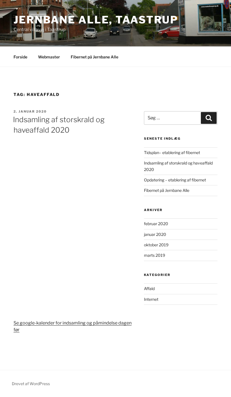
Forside (20, 56)
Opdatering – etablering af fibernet (175, 179)
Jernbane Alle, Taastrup (96, 20)
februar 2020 (156, 223)
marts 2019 (154, 255)
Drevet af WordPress (31, 383)
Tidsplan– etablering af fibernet (172, 152)
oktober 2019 (156, 244)
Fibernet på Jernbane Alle (94, 56)
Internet (151, 299)
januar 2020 (155, 234)
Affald (149, 288)
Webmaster (49, 56)
